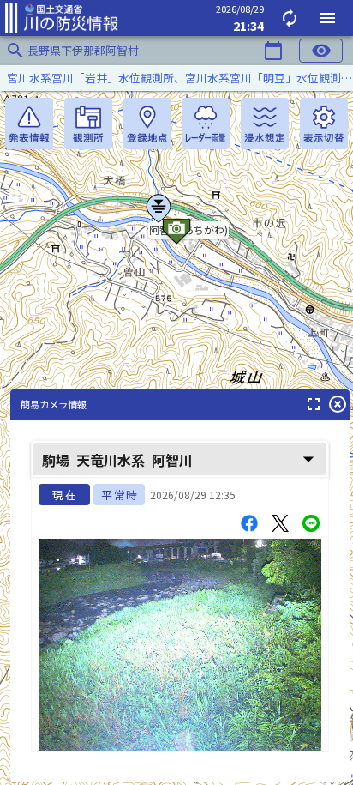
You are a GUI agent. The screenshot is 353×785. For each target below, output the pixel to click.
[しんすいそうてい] (265, 123)
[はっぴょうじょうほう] (29, 123)
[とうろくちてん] (147, 123)
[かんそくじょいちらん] (88, 123)
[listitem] (176, 78)
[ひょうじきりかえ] (324, 123)
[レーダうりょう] (206, 123)
